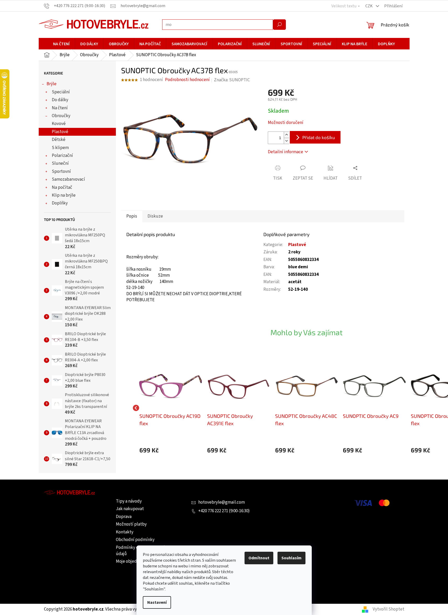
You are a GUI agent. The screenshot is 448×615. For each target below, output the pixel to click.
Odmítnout (258, 558)
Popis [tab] (131, 216)
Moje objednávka (132, 561)
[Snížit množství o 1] (286, 141)
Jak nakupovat (130, 509)
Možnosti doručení (285, 123)
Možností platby (131, 524)
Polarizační (62, 155)
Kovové (59, 124)
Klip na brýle (64, 195)
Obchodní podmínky (135, 540)
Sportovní (61, 171)
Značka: (232, 80)
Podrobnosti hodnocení (187, 80)
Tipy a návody (129, 501)
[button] (170, 450)
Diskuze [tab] (155, 216)
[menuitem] (61, 44)
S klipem (60, 148)
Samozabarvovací (68, 179)
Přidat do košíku (318, 137)
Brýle (51, 84)
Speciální (61, 92)
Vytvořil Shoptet (388, 609)
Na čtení (60, 108)
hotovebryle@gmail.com (221, 502)
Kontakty (124, 532)
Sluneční (60, 163)
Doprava (124, 517)
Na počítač (62, 187)
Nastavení (157, 602)
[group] (171, 408)
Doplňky (60, 203)
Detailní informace (285, 152)
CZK (369, 6)
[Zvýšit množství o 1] (286, 135)
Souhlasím (291, 558)
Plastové (60, 132)
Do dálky (60, 100)
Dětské (58, 139)
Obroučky (61, 116)
